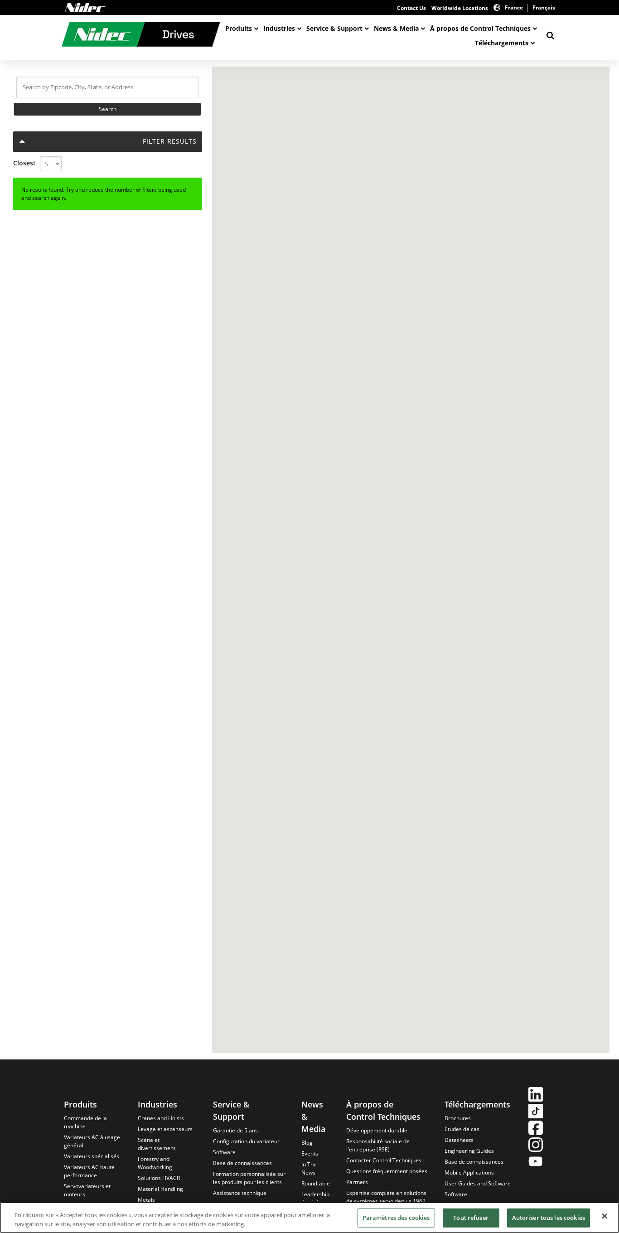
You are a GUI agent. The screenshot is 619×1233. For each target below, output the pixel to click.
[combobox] (107, 87)
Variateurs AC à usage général (92, 1141)
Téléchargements (501, 43)
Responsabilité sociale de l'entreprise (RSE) (378, 1145)
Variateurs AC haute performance (89, 1171)
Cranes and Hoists (161, 1118)
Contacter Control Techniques (383, 1160)
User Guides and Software (478, 1183)
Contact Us (411, 8)
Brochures (458, 1118)
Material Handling (160, 1189)
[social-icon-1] (535, 1095)
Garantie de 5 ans (235, 1130)
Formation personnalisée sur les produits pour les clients (249, 1178)
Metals (146, 1200)
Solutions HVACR (159, 1178)
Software (224, 1152)
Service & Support (334, 28)
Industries (279, 28)
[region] (309, 1217)
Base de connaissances (242, 1163)
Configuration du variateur (246, 1141)
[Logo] (85, 7)
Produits (238, 28)
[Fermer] (604, 1216)
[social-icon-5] (535, 1162)
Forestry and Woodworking (155, 1163)
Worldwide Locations (459, 8)
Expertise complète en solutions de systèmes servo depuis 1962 (386, 1197)
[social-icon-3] (535, 1129)
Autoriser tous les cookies (548, 1218)
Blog (307, 1142)
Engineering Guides (469, 1151)
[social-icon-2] (535, 1112)
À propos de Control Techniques (480, 28)
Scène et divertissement (156, 1144)
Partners (357, 1182)
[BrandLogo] (141, 35)
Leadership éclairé (315, 1198)
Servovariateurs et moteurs (87, 1190)
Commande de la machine (85, 1122)
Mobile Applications (469, 1172)
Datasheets (459, 1140)
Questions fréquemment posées (386, 1171)
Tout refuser (470, 1218)
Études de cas (462, 1129)
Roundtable (315, 1183)
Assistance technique (239, 1193)
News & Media (396, 28)
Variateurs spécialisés (91, 1156)
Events (309, 1153)
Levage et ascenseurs (165, 1129)
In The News (309, 1168)
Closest (24, 163)
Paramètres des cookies (396, 1218)
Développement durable (376, 1130)
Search (107, 109)
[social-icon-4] (535, 1145)
